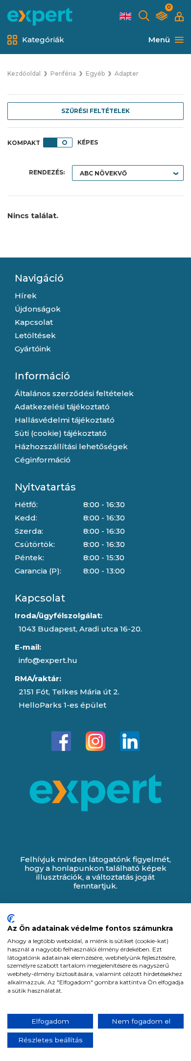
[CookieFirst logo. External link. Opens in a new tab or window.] (11, 918)
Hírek (26, 295)
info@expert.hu (48, 660)
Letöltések (35, 335)
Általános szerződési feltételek (74, 393)
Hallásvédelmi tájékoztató (65, 420)
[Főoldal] (40, 16)
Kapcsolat (34, 322)
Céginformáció (43, 459)
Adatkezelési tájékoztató (62, 406)
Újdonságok (38, 309)
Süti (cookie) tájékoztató (61, 433)
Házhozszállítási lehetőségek (71, 446)
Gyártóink (33, 348)
